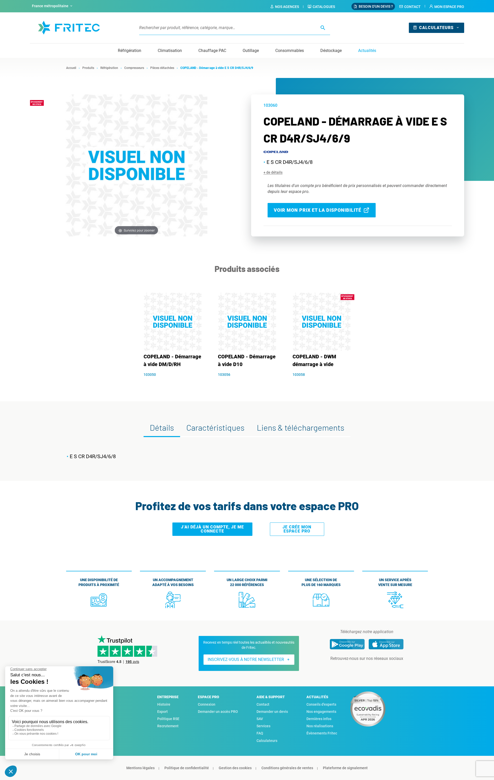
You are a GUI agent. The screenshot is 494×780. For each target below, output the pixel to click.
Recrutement (168, 726)
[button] (446, 6)
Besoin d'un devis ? (376, 6)
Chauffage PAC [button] (212, 50)
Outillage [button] (251, 50)
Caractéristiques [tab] (215, 427)
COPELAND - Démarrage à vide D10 (247, 360)
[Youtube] (374, 669)
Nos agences (287, 7)
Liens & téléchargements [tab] (300, 427)
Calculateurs (436, 27)
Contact (412, 7)
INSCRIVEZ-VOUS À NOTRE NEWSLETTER (246, 659)
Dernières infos (318, 719)
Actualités (367, 50)
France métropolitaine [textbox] (50, 6)
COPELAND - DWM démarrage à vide (314, 360)
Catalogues (324, 7)
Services (263, 726)
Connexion (206, 704)
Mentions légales (140, 768)
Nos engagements (321, 712)
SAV (260, 719)
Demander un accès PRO (218, 712)
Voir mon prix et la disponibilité (317, 210)
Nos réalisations (319, 726)
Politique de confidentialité (186, 768)
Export (162, 712)
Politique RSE (168, 719)
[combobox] (53, 6)
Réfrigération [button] (129, 50)
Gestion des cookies (235, 768)
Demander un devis (272, 712)
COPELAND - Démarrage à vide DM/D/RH (172, 360)
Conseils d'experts (321, 704)
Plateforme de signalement (345, 768)
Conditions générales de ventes (287, 768)
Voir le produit (175, 383)
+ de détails (273, 172)
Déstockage (331, 50)
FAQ (260, 733)
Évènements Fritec (321, 733)
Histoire (163, 704)
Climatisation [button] (170, 50)
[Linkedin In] (359, 669)
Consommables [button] (289, 50)
